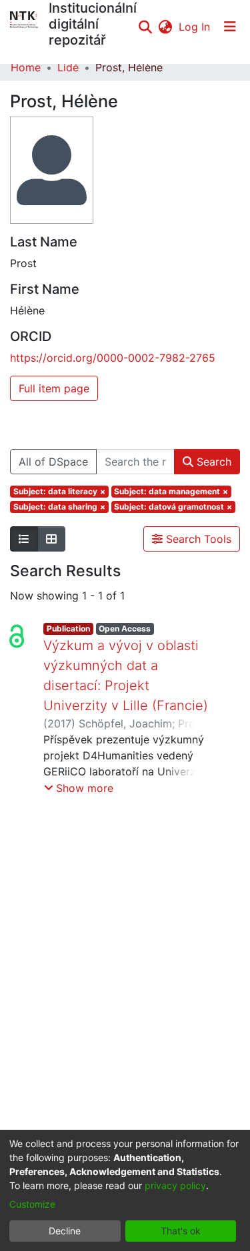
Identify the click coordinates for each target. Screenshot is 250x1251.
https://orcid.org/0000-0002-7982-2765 (112, 357)
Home (26, 67)
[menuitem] (165, 27)
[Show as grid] (51, 539)
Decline (65, 1230)
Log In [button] (195, 26)
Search (212, 461)
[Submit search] (145, 27)
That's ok (181, 1230)
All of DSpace (53, 461)
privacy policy (175, 1185)
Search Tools (197, 539)
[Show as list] (24, 539)
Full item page (54, 388)
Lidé (68, 67)
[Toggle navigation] (230, 26)
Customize (32, 1204)
